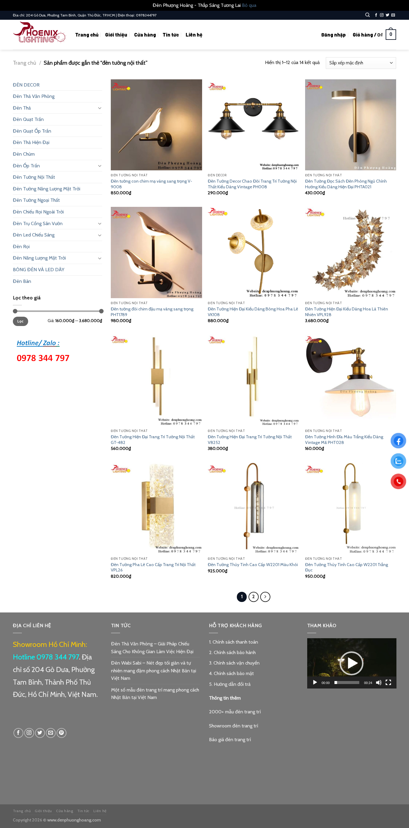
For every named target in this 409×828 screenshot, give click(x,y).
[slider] (347, 682)
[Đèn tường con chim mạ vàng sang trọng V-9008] (156, 125)
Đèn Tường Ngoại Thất (36, 200)
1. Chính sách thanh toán (233, 642)
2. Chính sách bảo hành (232, 652)
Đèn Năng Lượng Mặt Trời (39, 258)
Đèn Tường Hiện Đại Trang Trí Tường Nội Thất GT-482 (153, 439)
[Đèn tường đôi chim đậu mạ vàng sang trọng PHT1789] (156, 252)
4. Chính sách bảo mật (231, 673)
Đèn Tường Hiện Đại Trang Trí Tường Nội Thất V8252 (250, 439)
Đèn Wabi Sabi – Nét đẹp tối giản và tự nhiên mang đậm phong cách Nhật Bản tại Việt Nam (153, 670)
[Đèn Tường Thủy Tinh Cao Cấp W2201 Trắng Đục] (350, 508)
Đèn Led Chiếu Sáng (33, 235)
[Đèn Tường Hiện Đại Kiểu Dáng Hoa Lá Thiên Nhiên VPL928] (350, 252)
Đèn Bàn (22, 281)
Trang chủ (87, 34)
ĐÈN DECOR (26, 85)
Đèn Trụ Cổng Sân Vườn (38, 223)
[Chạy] (315, 683)
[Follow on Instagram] (382, 15)
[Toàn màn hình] (388, 683)
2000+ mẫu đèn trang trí (235, 712)
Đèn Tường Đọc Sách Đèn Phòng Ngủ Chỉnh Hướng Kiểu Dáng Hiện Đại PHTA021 (346, 183)
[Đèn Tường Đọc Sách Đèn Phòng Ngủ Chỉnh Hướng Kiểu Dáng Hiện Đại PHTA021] (350, 125)
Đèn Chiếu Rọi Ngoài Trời (38, 212)
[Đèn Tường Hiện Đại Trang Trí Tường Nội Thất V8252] (253, 380)
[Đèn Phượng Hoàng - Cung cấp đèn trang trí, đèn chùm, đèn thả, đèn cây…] (39, 34)
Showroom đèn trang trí (233, 726)
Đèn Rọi (21, 246)
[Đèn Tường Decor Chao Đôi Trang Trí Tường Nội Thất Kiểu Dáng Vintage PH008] (253, 125)
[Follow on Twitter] (387, 15)
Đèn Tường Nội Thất (34, 177)
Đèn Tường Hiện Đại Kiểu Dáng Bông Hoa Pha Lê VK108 (253, 311)
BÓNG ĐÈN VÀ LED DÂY (38, 269)
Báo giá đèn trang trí (230, 739)
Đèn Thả (22, 108)
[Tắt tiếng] (379, 683)
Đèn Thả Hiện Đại (31, 142)
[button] (351, 663)
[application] (351, 663)
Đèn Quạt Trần (28, 119)
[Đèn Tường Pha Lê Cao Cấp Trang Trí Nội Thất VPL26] (156, 508)
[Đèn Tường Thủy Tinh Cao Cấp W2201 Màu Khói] (253, 508)
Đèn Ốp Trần (26, 166)
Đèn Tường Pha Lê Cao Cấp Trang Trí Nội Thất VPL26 (153, 567)
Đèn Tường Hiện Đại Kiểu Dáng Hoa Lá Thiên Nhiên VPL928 (346, 311)
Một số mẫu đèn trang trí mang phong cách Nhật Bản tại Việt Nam (155, 693)
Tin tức (171, 34)
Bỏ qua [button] (249, 5)
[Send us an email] (393, 15)
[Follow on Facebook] (376, 15)
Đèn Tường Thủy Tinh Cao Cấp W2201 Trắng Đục (346, 567)
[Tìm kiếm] (367, 15)
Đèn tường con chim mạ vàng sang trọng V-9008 (151, 183)
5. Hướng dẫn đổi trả (230, 684)
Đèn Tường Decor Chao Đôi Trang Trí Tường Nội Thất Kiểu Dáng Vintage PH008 (252, 183)
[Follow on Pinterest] (61, 733)
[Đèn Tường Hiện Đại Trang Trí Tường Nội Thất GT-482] (156, 380)
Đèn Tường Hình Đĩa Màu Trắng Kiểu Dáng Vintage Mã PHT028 (344, 439)
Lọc (20, 321)
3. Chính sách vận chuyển (234, 663)
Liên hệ (194, 34)
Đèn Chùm (24, 154)
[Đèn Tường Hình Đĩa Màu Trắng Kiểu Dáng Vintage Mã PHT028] (350, 380)
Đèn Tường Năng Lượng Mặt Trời (46, 189)
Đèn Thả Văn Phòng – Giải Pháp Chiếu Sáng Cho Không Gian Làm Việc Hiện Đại (152, 647)
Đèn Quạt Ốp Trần (32, 131)
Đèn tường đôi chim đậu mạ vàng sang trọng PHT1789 (152, 311)
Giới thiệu (116, 34)
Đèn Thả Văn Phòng (33, 96)
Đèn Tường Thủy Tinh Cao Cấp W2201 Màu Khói (253, 564)
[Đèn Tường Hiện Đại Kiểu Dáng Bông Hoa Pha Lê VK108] (253, 252)
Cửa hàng (145, 34)
